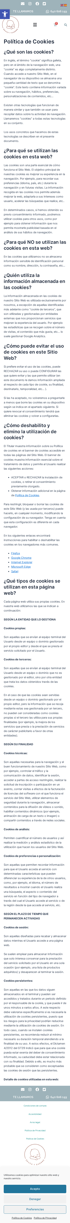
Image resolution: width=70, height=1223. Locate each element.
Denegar (35, 1199)
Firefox (15, 553)
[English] (62, 5)
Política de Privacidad (45, 1217)
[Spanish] (65, 5)
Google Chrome (21, 557)
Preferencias (35, 1209)
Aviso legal (35, 1122)
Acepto (35, 1189)
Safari (14, 571)
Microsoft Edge (21, 566)
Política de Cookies (22, 1217)
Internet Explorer (21, 562)
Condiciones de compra (35, 1106)
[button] (5, 14)
